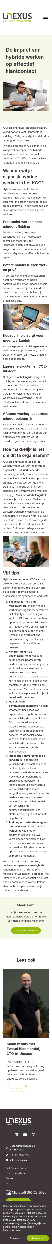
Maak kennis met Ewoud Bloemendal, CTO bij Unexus (23, 1049)
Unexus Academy (15, 1173)
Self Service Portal (16, 1168)
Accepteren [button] (37, 1238)
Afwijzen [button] (14, 1238)
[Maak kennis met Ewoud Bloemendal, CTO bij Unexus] (26, 1003)
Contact (10, 1178)
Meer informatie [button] (12, 1230)
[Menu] (45, 17)
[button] (26, 930)
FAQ (8, 1183)
